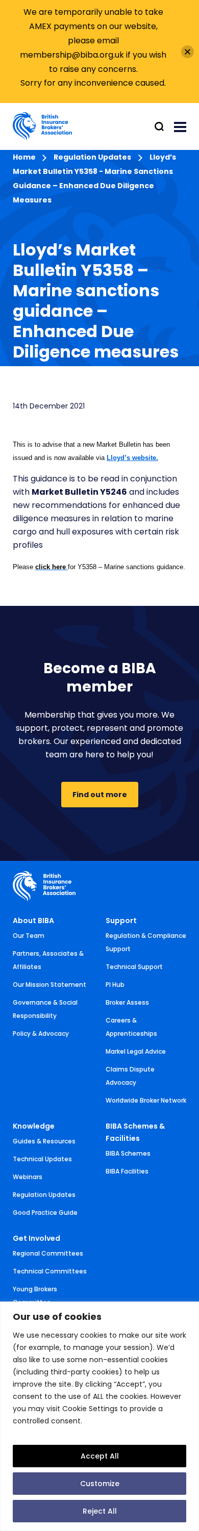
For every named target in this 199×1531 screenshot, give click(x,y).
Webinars (27, 1176)
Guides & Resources (44, 1141)
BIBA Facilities (127, 1171)
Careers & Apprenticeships (131, 1027)
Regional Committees (48, 1253)
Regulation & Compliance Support (146, 942)
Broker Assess (127, 1002)
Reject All (100, 1511)
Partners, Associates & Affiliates (48, 960)
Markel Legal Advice (136, 1051)
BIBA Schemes (128, 1153)
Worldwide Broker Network (146, 1100)
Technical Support (134, 966)
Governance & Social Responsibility (45, 1009)
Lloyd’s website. (132, 458)
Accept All (100, 1456)
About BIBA (33, 920)
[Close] (187, 51)
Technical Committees (50, 1271)
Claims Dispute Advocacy (130, 1076)
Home (25, 157)
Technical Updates (42, 1159)
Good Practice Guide (45, 1212)
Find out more (99, 794)
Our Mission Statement (49, 984)
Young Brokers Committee (35, 1296)
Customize (99, 1483)
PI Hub (115, 984)
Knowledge (34, 1126)
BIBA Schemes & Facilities (135, 1132)
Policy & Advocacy (41, 1033)
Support (121, 920)
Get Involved (36, 1238)
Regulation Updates (92, 157)
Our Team (28, 935)
